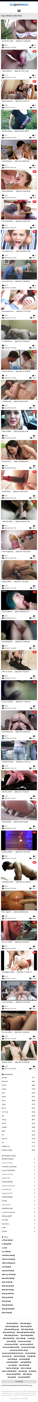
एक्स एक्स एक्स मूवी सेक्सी (26, 1344)
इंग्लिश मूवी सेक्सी (6, 1301)
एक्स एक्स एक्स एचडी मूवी (24, 1341)
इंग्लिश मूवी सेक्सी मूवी (7, 1305)
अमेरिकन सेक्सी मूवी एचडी (8, 1263)
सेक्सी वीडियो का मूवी (18, 1208)
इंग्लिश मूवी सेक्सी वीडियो (8, 1309)
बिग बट (18, 1100)
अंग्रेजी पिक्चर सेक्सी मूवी (8, 1255)
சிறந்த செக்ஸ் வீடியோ (18, 1186)
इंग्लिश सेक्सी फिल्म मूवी (9, 1332)
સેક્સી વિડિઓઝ (18, 1189)
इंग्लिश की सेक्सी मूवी (7, 1282)
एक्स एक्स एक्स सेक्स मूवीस (28, 1347)
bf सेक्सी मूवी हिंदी (6, 1244)
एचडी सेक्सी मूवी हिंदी (24, 1359)
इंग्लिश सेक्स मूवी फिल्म (12, 1323)
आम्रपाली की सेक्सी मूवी (8, 1271)
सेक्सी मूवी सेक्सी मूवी (18, 1197)
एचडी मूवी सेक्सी (31, 1356)
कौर (18, 1135)
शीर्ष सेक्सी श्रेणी (8, 1074)
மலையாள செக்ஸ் (18, 1163)
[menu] (19, 11)
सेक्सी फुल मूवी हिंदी (18, 1216)
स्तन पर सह (18, 1112)
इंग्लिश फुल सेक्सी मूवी (7, 1297)
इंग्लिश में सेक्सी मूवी (7, 1313)
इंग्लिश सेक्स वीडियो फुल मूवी (11, 1329)
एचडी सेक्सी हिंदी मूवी (25, 1362)
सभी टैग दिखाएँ (19, 1381)
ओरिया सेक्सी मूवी (27, 1374)
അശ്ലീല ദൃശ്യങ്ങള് (18, 1166)
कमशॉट (18, 1097)
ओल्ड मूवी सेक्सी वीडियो (24, 1377)
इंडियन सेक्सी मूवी (20, 1338)
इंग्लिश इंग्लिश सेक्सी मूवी (8, 1278)
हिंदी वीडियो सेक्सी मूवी (18, 1159)
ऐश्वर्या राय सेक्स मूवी (26, 1368)
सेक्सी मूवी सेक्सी (14, 1398)
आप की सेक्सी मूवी (6, 1267)
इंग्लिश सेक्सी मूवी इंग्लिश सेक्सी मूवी (26, 1332)
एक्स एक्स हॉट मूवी (6, 1356)
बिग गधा (18, 1108)
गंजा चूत (18, 1119)
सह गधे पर (18, 1139)
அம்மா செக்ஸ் (18, 1205)
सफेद (18, 1093)
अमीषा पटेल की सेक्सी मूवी (8, 1259)
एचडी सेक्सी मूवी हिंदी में (12, 1362)
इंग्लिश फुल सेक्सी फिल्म (8, 1293)
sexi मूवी (4, 1248)
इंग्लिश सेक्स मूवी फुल (25, 1323)
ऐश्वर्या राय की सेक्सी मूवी (12, 1368)
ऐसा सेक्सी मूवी (32, 1371)
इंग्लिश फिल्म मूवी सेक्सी (8, 1286)
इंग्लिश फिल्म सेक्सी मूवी (8, 1290)
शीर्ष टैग (6, 1237)
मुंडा (18, 1116)
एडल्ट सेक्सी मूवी (12, 1365)
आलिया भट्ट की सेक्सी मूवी (9, 1274)
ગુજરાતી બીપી (18, 1178)
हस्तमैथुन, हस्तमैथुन (18, 1150)
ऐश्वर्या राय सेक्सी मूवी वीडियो (9, 1371)
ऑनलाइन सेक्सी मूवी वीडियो (13, 1374)
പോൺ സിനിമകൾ (18, 1212)
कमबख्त (18, 1089)
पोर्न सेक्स (18, 1231)
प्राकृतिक (18, 1127)
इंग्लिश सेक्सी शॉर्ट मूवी (8, 1338)
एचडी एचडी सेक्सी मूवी (19, 1356)
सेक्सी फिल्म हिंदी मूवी (18, 1182)
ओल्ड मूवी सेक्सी (11, 1377)
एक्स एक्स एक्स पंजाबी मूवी (11, 1344)
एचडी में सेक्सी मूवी (12, 1359)
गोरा (18, 1142)
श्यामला (18, 1104)
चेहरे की (18, 1123)
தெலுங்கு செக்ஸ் (18, 1193)
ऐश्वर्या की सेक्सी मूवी (24, 1365)
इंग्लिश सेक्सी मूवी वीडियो (27, 1335)
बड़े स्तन (18, 1085)
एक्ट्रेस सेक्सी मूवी (11, 1341)
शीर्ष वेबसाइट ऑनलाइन (10, 1156)
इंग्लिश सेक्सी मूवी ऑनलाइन (11, 1335)
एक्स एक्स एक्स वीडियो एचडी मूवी (11, 1347)
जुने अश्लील (18, 1220)
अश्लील (18, 1227)
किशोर (18, 1131)
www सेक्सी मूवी (6, 1251)
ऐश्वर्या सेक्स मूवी (22, 1371)
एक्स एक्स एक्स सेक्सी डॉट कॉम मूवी (19, 1350)
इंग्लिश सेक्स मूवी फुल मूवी (11, 1326)
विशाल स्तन (18, 1081)
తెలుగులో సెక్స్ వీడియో (18, 1170)
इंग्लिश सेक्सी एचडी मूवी (27, 1329)
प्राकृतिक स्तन (18, 1146)
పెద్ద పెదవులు (18, 1224)
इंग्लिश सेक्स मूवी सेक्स (26, 1326)
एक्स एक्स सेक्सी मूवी (30, 1353)
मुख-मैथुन (18, 1077)
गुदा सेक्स (18, 1201)
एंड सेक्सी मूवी (31, 1338)
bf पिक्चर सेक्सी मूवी (7, 1240)
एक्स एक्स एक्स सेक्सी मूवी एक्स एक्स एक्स (12, 1353)
